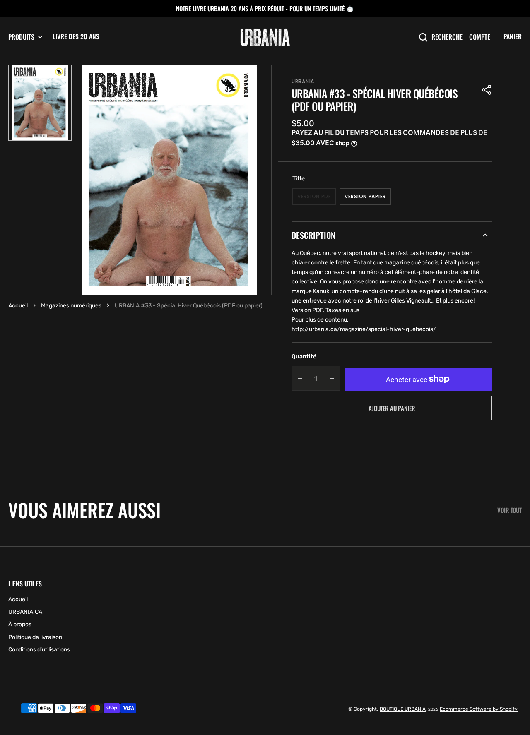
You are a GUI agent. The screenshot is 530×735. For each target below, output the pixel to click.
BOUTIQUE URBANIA (403, 709)
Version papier (367, 199)
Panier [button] (513, 36)
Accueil (18, 305)
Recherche (447, 37)
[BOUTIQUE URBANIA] (265, 37)
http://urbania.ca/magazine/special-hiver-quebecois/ (364, 329)
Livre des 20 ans (76, 36)
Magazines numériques (71, 305)
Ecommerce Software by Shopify (479, 709)
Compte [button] (479, 37)
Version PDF (316, 199)
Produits (21, 37)
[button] (487, 90)
